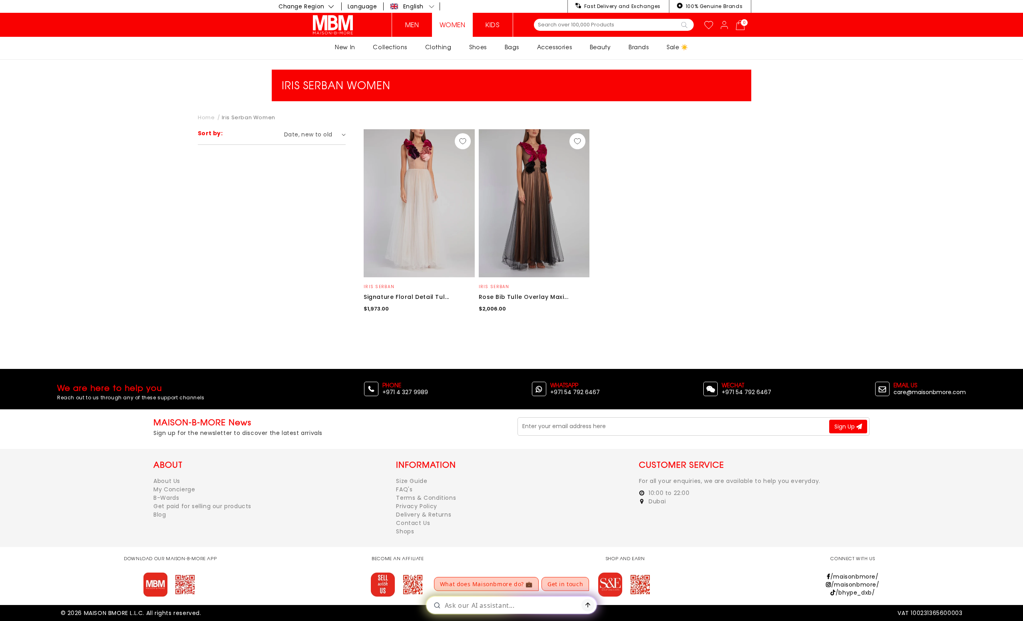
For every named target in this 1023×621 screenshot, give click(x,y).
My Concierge (174, 489)
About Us (166, 481)
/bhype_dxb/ (855, 593)
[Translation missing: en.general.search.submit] (684, 24)
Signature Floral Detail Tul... (406, 297)
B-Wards (166, 498)
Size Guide (411, 481)
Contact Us (413, 523)
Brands (639, 47)
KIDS (493, 25)
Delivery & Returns (423, 515)
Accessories (554, 47)
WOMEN (453, 25)
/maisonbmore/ (854, 577)
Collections (390, 47)
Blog (159, 515)
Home (206, 117)
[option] (419, 203)
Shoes (478, 47)
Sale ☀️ (677, 47)
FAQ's (404, 489)
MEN (412, 25)
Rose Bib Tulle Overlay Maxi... (524, 297)
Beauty (600, 47)
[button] (413, 6)
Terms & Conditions (426, 498)
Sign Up (845, 427)
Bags (512, 47)
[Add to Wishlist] (463, 141)
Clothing (438, 47)
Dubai (656, 501)
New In (345, 47)
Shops (405, 531)
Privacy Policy (416, 506)
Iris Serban (379, 287)
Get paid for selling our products (202, 506)
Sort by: (210, 133)
